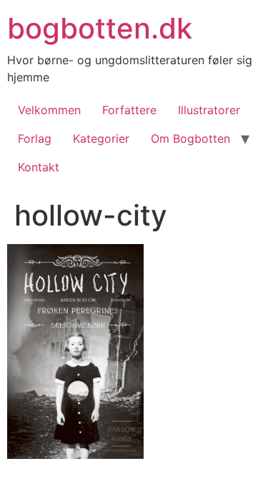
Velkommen (49, 110)
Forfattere (129, 110)
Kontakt (38, 167)
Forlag (34, 138)
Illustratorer (209, 110)
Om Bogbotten (190, 138)
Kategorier (101, 138)
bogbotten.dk (99, 28)
